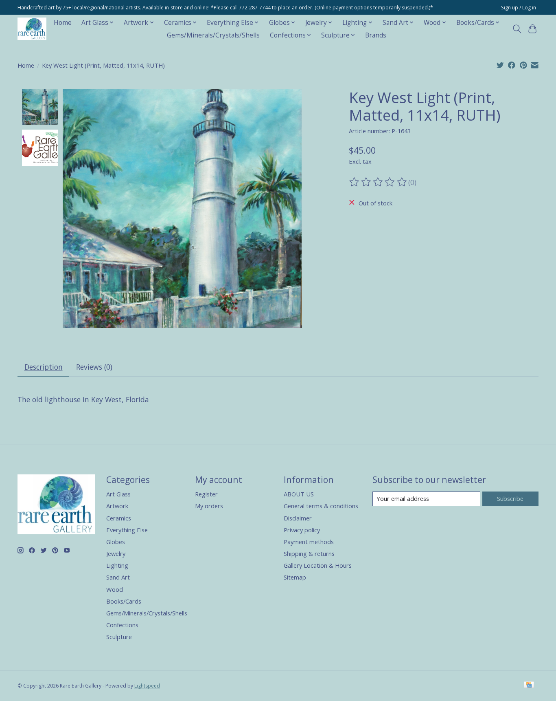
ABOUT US (299, 494)
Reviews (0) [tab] (94, 367)
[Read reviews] (378, 182)
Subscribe (510, 498)
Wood (114, 589)
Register (206, 494)
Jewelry (115, 553)
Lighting (117, 565)
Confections (122, 625)
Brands (375, 35)
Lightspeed (147, 685)
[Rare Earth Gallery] (32, 29)
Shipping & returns (309, 553)
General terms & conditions (321, 506)
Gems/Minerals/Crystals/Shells (213, 35)
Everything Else (127, 530)
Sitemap (295, 577)
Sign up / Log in (518, 7)
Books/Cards (123, 601)
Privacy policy (302, 530)
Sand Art (118, 577)
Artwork (117, 506)
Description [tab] (43, 367)
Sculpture (119, 637)
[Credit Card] (529, 685)
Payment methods (309, 542)
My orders (209, 506)
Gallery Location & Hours (318, 565)
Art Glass (118, 494)
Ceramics (118, 518)
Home (63, 22)
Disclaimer (298, 518)
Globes (115, 542)
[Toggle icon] (517, 29)
